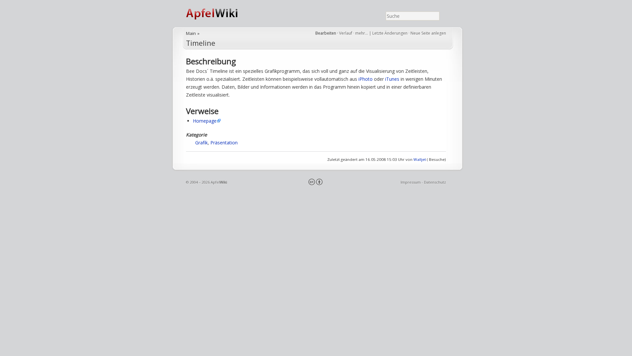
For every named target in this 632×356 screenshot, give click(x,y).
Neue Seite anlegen (428, 33)
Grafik (201, 142)
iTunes (392, 79)
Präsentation (224, 142)
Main (191, 33)
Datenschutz (435, 182)
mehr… (362, 33)
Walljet (419, 159)
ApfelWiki (219, 14)
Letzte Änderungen (390, 33)
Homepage (205, 121)
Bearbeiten (325, 33)
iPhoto (365, 79)
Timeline (200, 43)
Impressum (411, 182)
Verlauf (345, 33)
